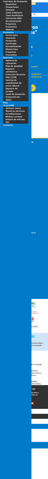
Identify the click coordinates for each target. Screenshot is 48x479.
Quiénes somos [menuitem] (13, 108)
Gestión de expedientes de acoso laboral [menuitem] (14, 83)
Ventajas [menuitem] (10, 10)
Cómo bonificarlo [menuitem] (14, 15)
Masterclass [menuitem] (12, 49)
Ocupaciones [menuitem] (12, 7)
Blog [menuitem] (5, 103)
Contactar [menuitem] (8, 125)
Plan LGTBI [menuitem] (11, 77)
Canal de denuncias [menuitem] (15, 94)
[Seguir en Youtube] (32, 403)
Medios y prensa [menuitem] (14, 117)
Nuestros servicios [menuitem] (15, 111)
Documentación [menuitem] (13, 21)
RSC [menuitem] (8, 122)
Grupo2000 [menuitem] (8, 105)
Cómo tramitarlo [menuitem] (14, 13)
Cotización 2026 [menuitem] (14, 18)
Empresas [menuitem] (8, 58)
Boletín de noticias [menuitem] (15, 119)
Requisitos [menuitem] (11, 4)
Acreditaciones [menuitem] (13, 114)
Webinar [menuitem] (10, 29)
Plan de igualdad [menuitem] (14, 66)
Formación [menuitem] (8, 32)
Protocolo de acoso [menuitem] (15, 74)
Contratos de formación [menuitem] (15, 1)
